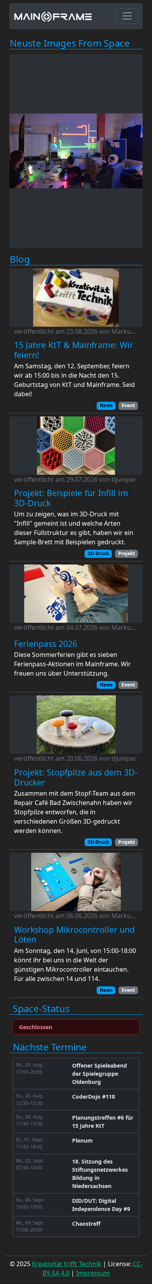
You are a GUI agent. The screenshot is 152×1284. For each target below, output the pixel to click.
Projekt (126, 553)
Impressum (93, 1273)
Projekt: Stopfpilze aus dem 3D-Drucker (76, 777)
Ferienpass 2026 (45, 644)
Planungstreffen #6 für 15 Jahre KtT (102, 1121)
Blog (20, 259)
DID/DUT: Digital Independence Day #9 (101, 1205)
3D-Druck (98, 553)
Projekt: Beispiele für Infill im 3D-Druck (71, 498)
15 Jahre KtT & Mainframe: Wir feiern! (73, 350)
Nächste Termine (50, 1047)
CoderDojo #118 (93, 1096)
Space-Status (41, 1008)
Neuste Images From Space (70, 43)
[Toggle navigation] (127, 16)
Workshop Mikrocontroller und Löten (74, 934)
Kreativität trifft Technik (66, 1264)
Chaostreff (86, 1223)
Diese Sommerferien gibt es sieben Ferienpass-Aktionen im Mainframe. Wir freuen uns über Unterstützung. (72, 664)
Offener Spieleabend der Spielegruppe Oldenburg (99, 1073)
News (106, 405)
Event (128, 405)
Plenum (82, 1140)
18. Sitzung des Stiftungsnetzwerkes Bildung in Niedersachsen (100, 1174)
